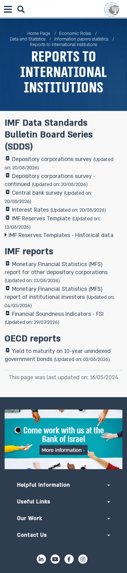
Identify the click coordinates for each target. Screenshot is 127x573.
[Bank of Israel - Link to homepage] (111, 9)
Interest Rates (59, 210)
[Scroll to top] (63, 397)
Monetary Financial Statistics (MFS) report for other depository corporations (56, 272)
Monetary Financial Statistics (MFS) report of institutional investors (59, 297)
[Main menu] (7, 9)
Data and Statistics (27, 39)
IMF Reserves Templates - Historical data (61, 235)
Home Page (38, 33)
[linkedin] (41, 559)
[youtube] (55, 559)
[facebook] (69, 559)
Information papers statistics (81, 39)
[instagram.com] (83, 559)
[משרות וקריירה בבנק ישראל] (63, 439)
